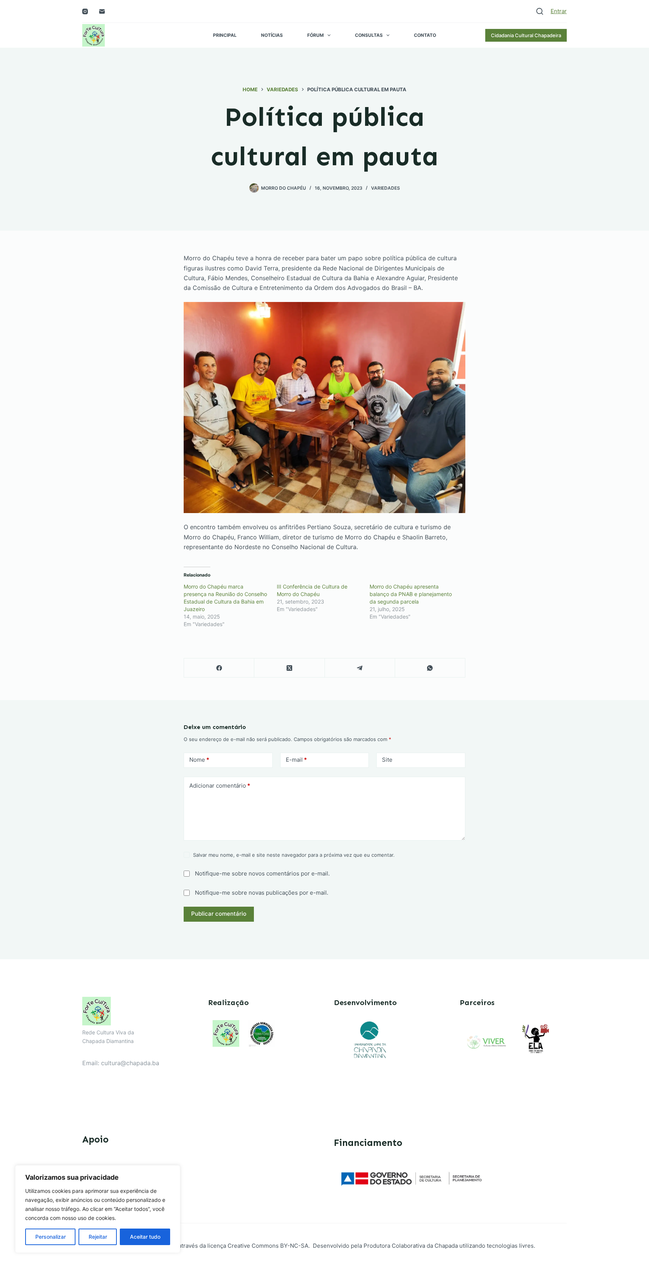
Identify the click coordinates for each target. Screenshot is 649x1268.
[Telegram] (360, 668)
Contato (425, 35)
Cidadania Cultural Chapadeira (526, 35)
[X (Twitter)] (289, 668)
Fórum (315, 35)
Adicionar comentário (219, 785)
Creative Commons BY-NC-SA (268, 1245)
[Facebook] (219, 668)
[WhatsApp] (430, 668)
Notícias (272, 35)
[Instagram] (85, 11)
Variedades (385, 188)
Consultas (369, 35)
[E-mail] (102, 11)
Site (387, 759)
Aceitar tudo (145, 1236)
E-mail (296, 759)
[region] (97, 1209)
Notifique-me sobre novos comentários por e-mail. (262, 873)
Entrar (559, 11)
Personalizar (50, 1236)
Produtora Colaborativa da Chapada (410, 1245)
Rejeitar (98, 1236)
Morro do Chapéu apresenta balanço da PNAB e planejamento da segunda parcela (411, 594)
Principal (225, 35)
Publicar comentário (218, 913)
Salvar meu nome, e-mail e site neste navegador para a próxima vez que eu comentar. (294, 855)
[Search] (539, 11)
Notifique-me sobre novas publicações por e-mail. (261, 892)
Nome (199, 759)
